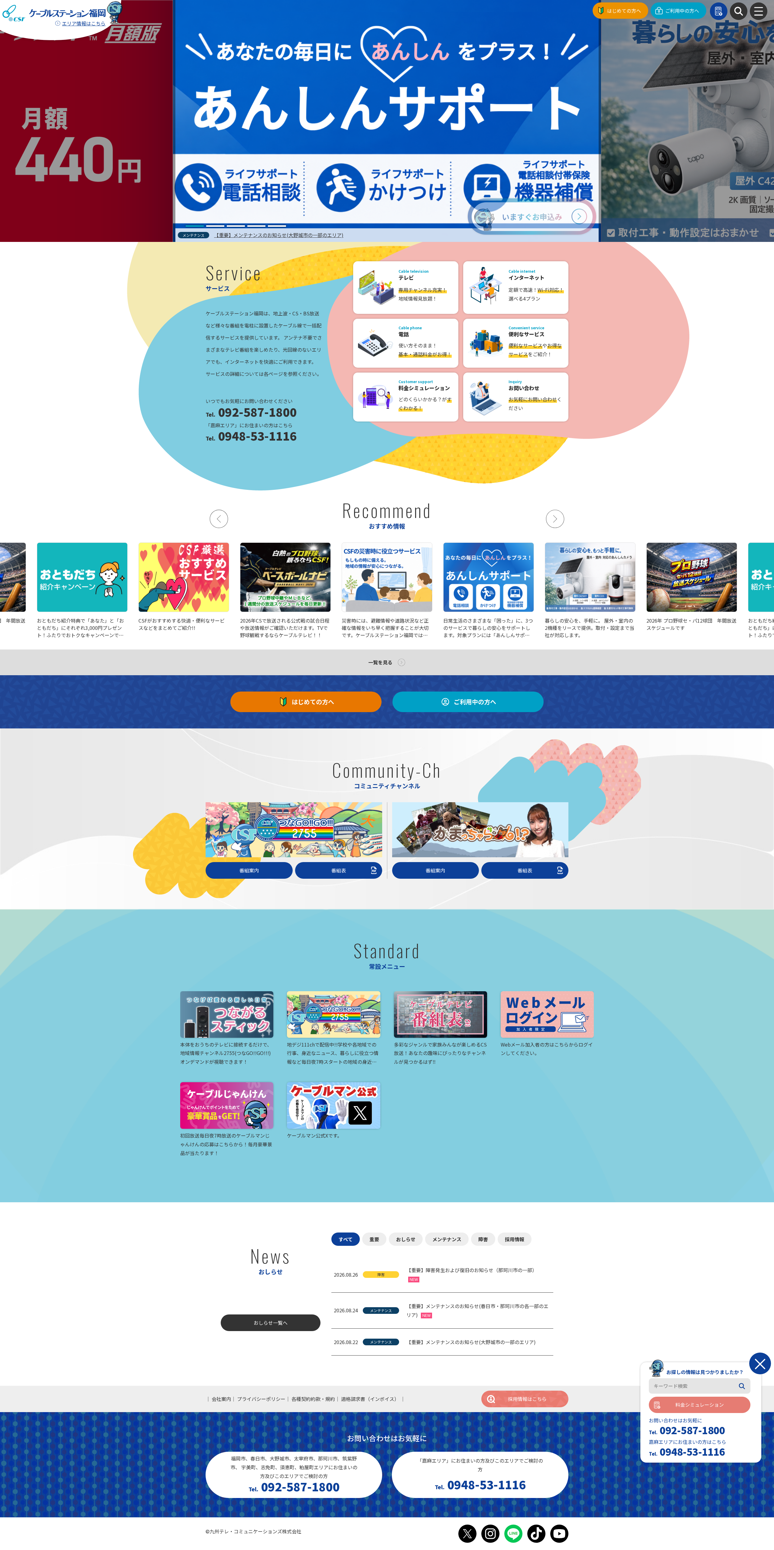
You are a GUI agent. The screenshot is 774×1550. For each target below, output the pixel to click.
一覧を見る (380, 662)
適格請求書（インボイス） (370, 1398)
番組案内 (249, 870)
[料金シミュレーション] (718, 11)
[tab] (195, 226)
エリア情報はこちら (84, 23)
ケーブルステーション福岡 (54, 13)
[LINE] (513, 1534)
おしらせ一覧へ (271, 1322)
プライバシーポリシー (261, 1398)
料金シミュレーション (699, 1404)
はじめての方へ (624, 10)
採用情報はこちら (527, 1398)
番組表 (338, 870)
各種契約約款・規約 (313, 1398)
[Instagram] (490, 1534)
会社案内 (221, 1398)
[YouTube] (559, 1534)
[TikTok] (536, 1534)
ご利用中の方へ (682, 10)
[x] (467, 1534)
